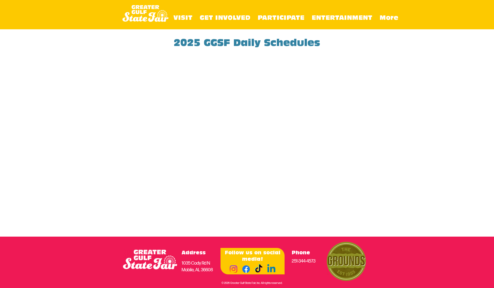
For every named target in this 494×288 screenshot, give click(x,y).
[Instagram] (233, 269)
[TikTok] (259, 269)
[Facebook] (246, 269)
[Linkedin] (271, 269)
